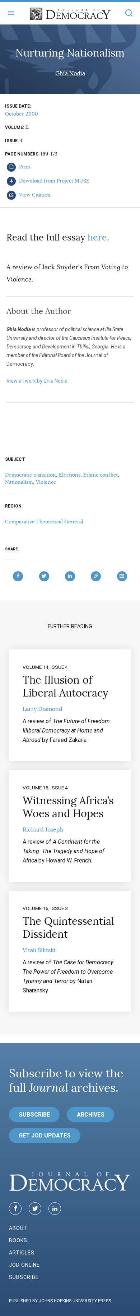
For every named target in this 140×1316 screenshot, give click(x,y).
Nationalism (19, 482)
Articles (21, 1253)
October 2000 (21, 114)
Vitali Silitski (39, 950)
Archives (90, 1114)
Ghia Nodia (70, 73)
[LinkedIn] (54, 1208)
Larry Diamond (42, 709)
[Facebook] (15, 1208)
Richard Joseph (43, 829)
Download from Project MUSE (53, 180)
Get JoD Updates (45, 1135)
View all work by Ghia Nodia (36, 381)
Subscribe (34, 1114)
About (18, 1228)
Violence (46, 482)
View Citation (34, 194)
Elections (69, 475)
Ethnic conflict (100, 475)
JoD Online (24, 1265)
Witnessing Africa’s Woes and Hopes (68, 807)
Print (24, 166)
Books (18, 1240)
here (97, 237)
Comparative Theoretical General (44, 521)
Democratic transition (30, 475)
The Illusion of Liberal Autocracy (65, 686)
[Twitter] (35, 1208)
